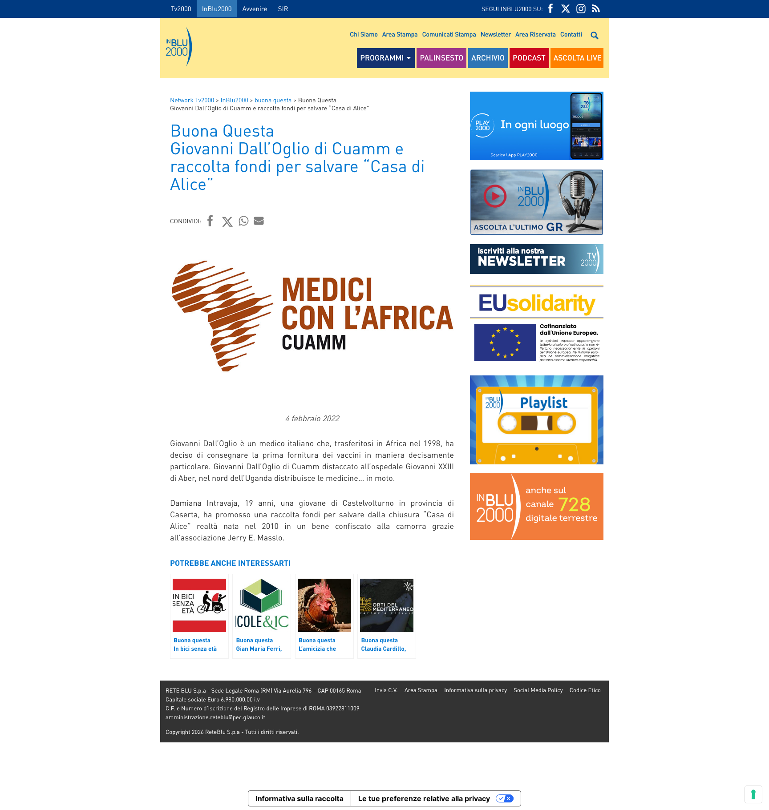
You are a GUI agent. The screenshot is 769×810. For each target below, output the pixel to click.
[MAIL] (259, 220)
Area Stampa (400, 34)
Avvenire (254, 8)
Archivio (488, 58)
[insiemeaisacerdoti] (80, 411)
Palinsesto (441, 58)
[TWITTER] (565, 8)
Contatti (571, 34)
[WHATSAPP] (243, 220)
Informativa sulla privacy (475, 690)
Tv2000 (181, 8)
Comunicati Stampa (449, 34)
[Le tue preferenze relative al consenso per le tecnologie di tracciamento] (753, 794)
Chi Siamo (364, 34)
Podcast (529, 58)
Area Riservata (535, 34)
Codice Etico (585, 690)
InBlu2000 (217, 8)
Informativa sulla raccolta (299, 798)
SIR (283, 8)
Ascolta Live (578, 58)
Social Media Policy (538, 690)
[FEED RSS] (595, 8)
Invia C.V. (386, 690)
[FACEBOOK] (550, 8)
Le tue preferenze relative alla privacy (424, 798)
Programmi (382, 58)
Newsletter (496, 34)
